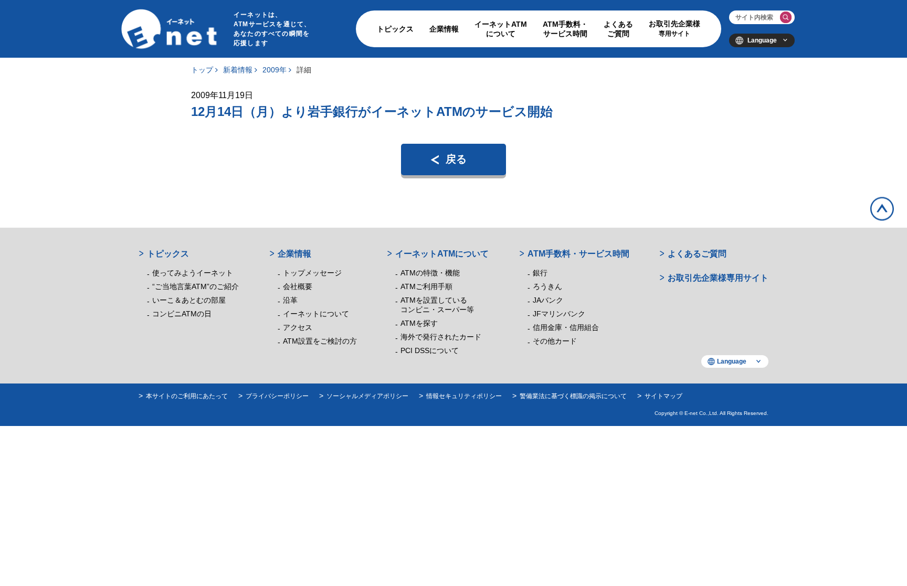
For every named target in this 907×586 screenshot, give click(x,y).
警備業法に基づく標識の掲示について (573, 396)
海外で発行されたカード (440, 337)
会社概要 (297, 286)
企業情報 (444, 29)
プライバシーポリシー (277, 396)
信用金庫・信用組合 (566, 327)
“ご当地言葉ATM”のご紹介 (195, 286)
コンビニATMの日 (182, 314)
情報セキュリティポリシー (464, 396)
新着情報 (237, 70)
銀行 (540, 273)
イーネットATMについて (500, 29)
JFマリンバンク (559, 314)
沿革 (290, 300)
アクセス (297, 327)
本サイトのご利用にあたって (187, 396)
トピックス (395, 29)
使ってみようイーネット (192, 273)
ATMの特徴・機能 (430, 273)
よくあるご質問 (618, 29)
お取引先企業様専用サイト (718, 277)
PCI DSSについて (429, 350)
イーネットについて (316, 314)
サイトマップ (663, 396)
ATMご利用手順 (426, 286)
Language (762, 40)
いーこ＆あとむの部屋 (189, 300)
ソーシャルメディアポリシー (367, 396)
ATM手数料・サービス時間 (565, 29)
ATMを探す (419, 323)
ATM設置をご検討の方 (320, 341)
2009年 (274, 70)
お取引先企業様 (674, 28)
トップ (202, 70)
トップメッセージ (312, 273)
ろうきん (547, 286)
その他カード (555, 341)
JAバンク (548, 300)
